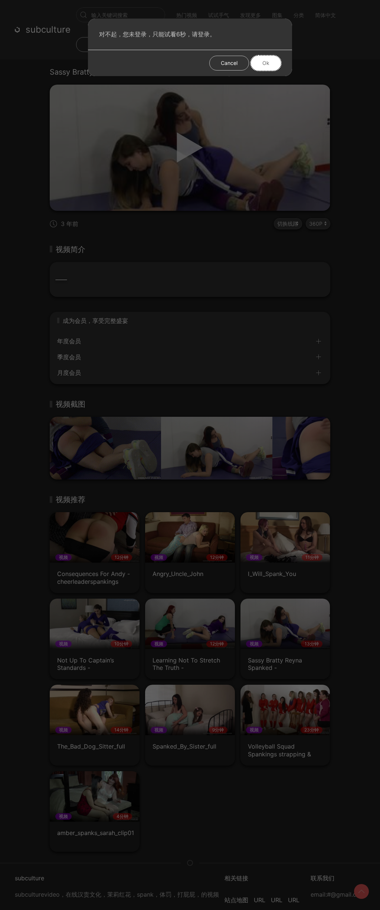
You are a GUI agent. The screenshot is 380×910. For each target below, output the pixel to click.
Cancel (229, 63)
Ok (265, 63)
